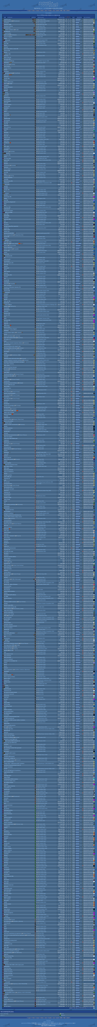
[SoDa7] (94, 459)
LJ (15, 375)
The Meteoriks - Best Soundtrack (22, 332)
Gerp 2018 (41, 459)
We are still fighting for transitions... (12, 770)
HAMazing (6, 452)
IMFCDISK (6, 175)
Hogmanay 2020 (43, 615)
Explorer (6, 570)
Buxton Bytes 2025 (43, 386)
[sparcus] (60, 1015)
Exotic (5, 995)
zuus (41, 8)
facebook (62, 1023)
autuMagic (6, 281)
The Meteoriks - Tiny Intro (10, 114)
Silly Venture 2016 (43, 803)
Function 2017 (42, 85)
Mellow (18, 949)
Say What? (6, 620)
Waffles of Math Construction (11, 424)
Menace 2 (6, 389)
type (5, 17)
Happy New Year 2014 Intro (10, 742)
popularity (79, 17)
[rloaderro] (94, 349)
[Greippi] (94, 546)
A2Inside (6, 895)
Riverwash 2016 (43, 120)
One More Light (7, 158)
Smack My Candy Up (9, 733)
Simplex (6, 306)
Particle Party (7, 681)
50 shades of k (7, 339)
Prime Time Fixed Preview (10, 548)
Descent (6, 222)
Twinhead (6, 919)
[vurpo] (94, 897)
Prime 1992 (38, 483)
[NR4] (94, 130)
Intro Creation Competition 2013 (46, 598)
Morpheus (6, 542)
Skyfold (6, 266)
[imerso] (94, 382)
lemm (5, 839)
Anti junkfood (7, 494)
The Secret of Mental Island (10, 692)
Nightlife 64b (7, 118)
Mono (5, 773)
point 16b (6, 214)
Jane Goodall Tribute (8, 711)
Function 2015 (42, 153)
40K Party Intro (7, 574)
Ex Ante (5, 699)
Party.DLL (6, 283)
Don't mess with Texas (9, 632)
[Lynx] (94, 466)
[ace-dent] (94, 181)
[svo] (94, 464)
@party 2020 (42, 128)
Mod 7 (5, 83)
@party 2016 (42, 55)
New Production (8, 520)
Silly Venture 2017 (43, 801)
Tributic (5, 426)
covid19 (6, 188)
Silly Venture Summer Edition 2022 (47, 733)
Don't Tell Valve (7, 890)
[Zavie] (94, 90)
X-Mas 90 (6, 454)
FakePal (5, 855)
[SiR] (94, 22)
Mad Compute (7, 898)
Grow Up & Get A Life (8, 262)
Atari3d (5, 768)
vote (44, 8)
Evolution (6, 554)
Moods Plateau (23, 434)
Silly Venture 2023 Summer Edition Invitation (14, 720)
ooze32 (5, 845)
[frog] (94, 26)
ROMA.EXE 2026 (43, 24)
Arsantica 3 (6, 749)
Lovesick (6, 433)
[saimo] (94, 452)
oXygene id (6, 938)
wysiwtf (6, 161)
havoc (62, 1013)
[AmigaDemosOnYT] (94, 393)
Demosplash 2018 (43, 116)
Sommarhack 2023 (43, 720)
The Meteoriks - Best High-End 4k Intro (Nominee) (16, 375)
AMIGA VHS (6, 546)
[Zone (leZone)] (94, 1008)
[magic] (94, 607)
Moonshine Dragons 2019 (45, 627)
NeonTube (6, 217)
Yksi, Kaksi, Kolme (8, 466)
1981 (5, 615)
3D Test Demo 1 (7, 1006)
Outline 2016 (42, 66)
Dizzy (5, 174)
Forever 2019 (42, 629)
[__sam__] (94, 515)
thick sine (6, 881)
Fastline (6, 593)
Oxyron (17, 459)
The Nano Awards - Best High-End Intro (11, 62)
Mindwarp (6, 71)
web (45, 15)
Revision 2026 (42, 238)
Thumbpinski (7, 31)
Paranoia (6, 55)
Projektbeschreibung (9, 60)
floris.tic (6, 962)
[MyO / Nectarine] (94, 504)
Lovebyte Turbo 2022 (44, 139)
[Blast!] (94, 594)
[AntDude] (94, 156)
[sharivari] (94, 971)
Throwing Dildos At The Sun (10, 348)
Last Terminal (7, 120)
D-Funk (5, 461)
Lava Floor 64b (7, 207)
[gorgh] (94, 732)
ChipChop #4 (7, 575)
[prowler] (94, 417)
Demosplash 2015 (43, 195)
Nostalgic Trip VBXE (8, 728)
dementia (6, 311)
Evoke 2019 (41, 332)
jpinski (6, 640)
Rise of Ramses (7, 168)
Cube (5, 707)
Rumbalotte (6, 182)
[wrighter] (94, 994)
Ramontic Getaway (8, 428)
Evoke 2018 (41, 342)
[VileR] (94, 261)
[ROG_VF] (94, 530)
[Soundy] (94, 268)
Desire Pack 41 (7, 457)
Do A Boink (6, 582)
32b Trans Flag (8, 957)
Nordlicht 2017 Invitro (10, 753)
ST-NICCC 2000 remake (9, 760)
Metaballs (6, 108)
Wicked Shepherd (8, 177)
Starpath (6, 294)
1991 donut (6, 325)
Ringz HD (6, 323)
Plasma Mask (7, 851)
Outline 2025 (42, 144)
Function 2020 (42, 43)
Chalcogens (7, 355)
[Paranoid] (94, 754)
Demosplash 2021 (43, 808)
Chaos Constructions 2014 (45, 160)
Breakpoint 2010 (42, 389)
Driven (5, 865)
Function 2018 (42, 127)
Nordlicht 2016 (42, 799)
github (61, 1024)
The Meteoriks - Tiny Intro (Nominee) (16, 165)
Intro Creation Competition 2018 (47, 582)
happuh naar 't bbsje (9, 613)
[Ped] (94, 245)
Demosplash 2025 (43, 848)
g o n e (5, 116)
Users (45, 10)
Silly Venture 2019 (43, 648)
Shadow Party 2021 (43, 961)
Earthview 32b (7, 219)
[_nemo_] (94, 648)
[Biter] (94, 52)
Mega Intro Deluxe (8, 610)
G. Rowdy (6, 415)
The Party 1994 (43, 574)
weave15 (6, 864)
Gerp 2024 (41, 447)
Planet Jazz (20, 419)
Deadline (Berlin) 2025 (44, 678)
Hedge (5, 701)
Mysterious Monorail (9, 694)
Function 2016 (42, 19)
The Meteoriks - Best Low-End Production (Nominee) (15, 632)
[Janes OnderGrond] (94, 132)
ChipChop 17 (7, 417)
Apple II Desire (7, 846)
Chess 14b (6, 254)
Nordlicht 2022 (42, 130)
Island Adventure (8, 813)
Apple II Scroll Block (8, 824)
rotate (5, 878)
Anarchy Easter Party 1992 (45, 490)
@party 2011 (42, 638)
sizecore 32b (7, 50)
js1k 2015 (41, 681)
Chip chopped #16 (8, 235)
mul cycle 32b (7, 59)
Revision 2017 (43, 29)
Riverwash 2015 (43, 215)
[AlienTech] (94, 502)
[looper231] (94, 580)
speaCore (6, 125)
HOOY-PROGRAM (22, 983)
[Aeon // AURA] (94, 386)
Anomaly (6, 128)
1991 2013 (41, 325)
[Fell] (94, 337)
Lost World (6, 751)
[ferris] (94, 292)
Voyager (6, 297)
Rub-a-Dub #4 (7, 398)
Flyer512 (6, 862)
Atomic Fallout (7, 572)
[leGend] (94, 122)
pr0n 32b (6, 264)
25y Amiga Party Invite (9, 949)
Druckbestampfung (8, 374)
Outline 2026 (42, 26)
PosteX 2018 (7, 619)
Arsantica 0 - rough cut (9, 758)
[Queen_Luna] (94, 78)
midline (5, 827)
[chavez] (94, 933)
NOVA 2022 (41, 674)
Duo (5, 727)
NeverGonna (7, 825)
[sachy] (94, 431)
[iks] (94, 728)
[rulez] (65, 17)
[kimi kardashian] (94, 336)
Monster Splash (7, 848)
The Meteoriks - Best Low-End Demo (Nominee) (22, 243)
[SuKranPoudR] (93, 62)
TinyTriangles (7, 832)
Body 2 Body (7, 499)
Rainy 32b (6, 43)
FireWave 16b (7, 313)
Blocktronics (18, 349)
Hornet (12, 243)
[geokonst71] (94, 999)
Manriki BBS (7, 431)
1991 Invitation (7, 608)
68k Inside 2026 (42, 466)
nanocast (7, 292)
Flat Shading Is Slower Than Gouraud (12, 747)
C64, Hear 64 (7, 589)
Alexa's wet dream (8, 336)
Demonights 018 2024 (44, 337)
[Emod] (94, 342)
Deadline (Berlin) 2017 (44, 156)
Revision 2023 (42, 90)
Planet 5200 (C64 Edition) (10, 594)
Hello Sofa (6, 530)
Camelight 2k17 (7, 775)
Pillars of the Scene (8, 990)
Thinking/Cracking (8, 810)
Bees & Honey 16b (8, 181)
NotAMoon (6, 867)
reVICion (6, 667)
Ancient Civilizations (9, 1001)
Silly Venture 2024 (43, 754)
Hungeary (6, 85)
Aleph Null (6, 34)
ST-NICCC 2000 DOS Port (9, 384)
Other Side (6, 947)
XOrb (5, 980)
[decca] (94, 236)
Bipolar (5, 299)
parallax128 (6, 843)
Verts (5, 926)
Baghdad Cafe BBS (9, 509)
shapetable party (8, 888)
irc (75, 1023)
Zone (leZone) (90, 1008)
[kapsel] (94, 772)
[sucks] (69, 17)
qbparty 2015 (42, 41)
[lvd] (94, 779)
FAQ (64, 10)
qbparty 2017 (42, 104)
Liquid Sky (6, 141)
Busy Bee (6, 959)
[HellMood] (94, 102)
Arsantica (6, 721)
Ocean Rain (6, 931)
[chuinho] (94, 893)
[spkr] (94, 534)
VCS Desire (6, 792)
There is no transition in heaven (11, 950)
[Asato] (94, 97)
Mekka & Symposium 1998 (46, 182)
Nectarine (20, 504)
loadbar (6, 109)
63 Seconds (7, 482)
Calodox (19, 332)
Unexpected (7, 370)
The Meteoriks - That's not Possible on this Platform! (21, 243)
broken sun (6, 231)
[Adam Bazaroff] (94, 589)
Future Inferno (7, 558)
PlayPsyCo (12, 306)
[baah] (94, 139)
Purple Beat (6, 789)
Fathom (5, 673)
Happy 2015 (7, 702)
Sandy (6, 685)
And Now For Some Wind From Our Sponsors (14, 935)
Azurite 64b (6, 236)
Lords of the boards (8, 459)
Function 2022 (42, 252)
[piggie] (68, 17)
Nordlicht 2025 (42, 652)
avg (73, 17)
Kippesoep (6, 441)
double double (7, 903)
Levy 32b (6, 321)
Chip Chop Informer (8, 469)
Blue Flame (6, 879)
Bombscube (7, 381)
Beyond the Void (8, 969)
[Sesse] (94, 48)
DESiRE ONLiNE (7, 327)
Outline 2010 (42, 351)
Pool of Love (7, 537)
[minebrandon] (94, 789)
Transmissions (7, 429)
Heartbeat (6, 858)
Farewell (6, 163)
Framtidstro (6, 409)
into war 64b (7, 99)
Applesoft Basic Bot (8, 884)
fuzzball (6, 857)
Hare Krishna (20, 565)
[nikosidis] (94, 615)
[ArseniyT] (94, 50)
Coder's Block (7, 532)
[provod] (94, 24)
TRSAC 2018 (42, 328)
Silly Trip (6, 754)
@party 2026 (42, 280)
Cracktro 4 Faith (7, 497)
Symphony (6, 228)
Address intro (7, 560)
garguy (5, 69)
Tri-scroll (6, 872)
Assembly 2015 (42, 393)
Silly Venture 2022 (43, 714)
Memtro (6, 450)
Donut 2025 (6, 386)
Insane (17, 737)
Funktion (14, 409)
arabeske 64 (7, 208)
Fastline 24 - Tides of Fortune (10, 584)
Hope (5, 203)
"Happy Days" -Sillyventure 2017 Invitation (14, 763)
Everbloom (6, 142)
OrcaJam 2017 (39, 73)
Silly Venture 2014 (43, 718)
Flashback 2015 (42, 339)
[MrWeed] (94, 846)
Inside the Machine (8, 513)
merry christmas (8, 952)
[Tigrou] (94, 257)
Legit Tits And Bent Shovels (10, 367)
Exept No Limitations (9, 471)
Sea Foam (6, 976)
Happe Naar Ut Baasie (9, 412)
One (5, 278)
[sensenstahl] (94, 27)
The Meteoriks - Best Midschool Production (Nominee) (8, 461)
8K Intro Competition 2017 (45, 596)
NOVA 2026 (41, 671)
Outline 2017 (42, 174)
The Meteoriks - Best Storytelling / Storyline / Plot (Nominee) (14, 650)
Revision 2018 (43, 81)
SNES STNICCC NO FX (8, 653)
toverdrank (6, 308)
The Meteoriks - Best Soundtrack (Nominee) (9, 330)
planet (6, 916)
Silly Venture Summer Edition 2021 (46, 728)
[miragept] (94, 384)
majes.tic (6, 954)
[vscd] (94, 803)
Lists (53, 10)
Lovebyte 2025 (42, 22)
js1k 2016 (41, 690)
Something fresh (8, 706)
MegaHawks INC (19, 235)
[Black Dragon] (94, 620)
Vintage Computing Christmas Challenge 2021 (46, 304)
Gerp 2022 (41, 428)
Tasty (5, 683)
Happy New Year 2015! (9, 735)
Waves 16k (6, 631)
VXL (4, 600)
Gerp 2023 (41, 440)
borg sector (7, 139)
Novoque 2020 (42, 653)
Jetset (15, 565)
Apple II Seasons (8, 850)
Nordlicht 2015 (42, 744)
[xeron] (94, 890)
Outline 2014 (42, 699)
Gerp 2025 (41, 464)
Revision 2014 (42, 365)
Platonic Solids (7, 419)
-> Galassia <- (7, 942)
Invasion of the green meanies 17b (12, 287)
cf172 (5, 111)
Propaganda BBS (8, 483)
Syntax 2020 (42, 434)
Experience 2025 (43, 711)
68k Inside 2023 (42, 452)
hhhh (5, 815)
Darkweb (6, 47)
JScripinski (6, 695)
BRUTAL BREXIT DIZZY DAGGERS (10, 328)
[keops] (94, 240)
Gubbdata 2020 (43, 620)
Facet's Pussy (16, 391)
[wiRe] (94, 191)
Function (6, 151)
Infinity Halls (7, 106)
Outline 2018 (42, 67)
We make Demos (8, 713)
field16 (5, 905)
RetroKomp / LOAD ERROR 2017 (46, 763)
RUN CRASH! (6, 580)
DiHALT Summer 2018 (44, 60)
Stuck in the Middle (8, 421)
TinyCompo (6, 801)
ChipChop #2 (7, 563)
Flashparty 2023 (43, 83)
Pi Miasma (6, 22)
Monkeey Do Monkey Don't (10, 940)
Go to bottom (48, 13)
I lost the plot (7, 923)
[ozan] (94, 276)
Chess (5, 928)
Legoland (6, 541)
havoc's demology (4, 1013)
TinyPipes (6, 860)
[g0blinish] (94, 55)
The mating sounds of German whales (13, 342)
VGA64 (5, 38)
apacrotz (6, 732)
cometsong (6, 871)
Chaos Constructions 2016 (45, 245)
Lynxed (5, 799)
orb (5, 829)
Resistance (16, 21)
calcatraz (6, 330)
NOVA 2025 (41, 426)
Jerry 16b (6, 200)
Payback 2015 (42, 445)
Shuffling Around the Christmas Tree (12, 515)
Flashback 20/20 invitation (10, 601)
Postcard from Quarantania (10, 434)
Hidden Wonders (8, 709)
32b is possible (7, 978)
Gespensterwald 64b (9, 233)
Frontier (5, 377)
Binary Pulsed (7, 622)
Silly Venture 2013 (43, 784)
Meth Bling (6, 379)
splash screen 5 (8, 248)
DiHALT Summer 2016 (44, 318)
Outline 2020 (42, 257)
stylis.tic (6, 997)
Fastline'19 (6, 629)
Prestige (18, 405)
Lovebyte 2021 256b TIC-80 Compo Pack (14, 964)
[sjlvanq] (94, 501)
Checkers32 (6, 874)
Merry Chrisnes (7, 655)
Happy (5, 198)
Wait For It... (6, 134)
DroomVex (6, 224)
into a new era (7, 127)
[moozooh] (94, 123)
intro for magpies (8, 36)
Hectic (5, 806)
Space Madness (8, 646)
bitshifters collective (19, 669)
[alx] (94, 31)
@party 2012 (42, 645)
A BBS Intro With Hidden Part (10, 438)
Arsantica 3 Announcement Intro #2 (12, 765)
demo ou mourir (8, 634)
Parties (41, 10)
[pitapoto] (94, 262)
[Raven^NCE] (94, 653)
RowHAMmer (7, 506)
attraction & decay (8, 26)
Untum (5, 1002)
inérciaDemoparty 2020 (44, 233)
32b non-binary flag (8, 956)
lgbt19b (7, 240)
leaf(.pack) (7, 40)
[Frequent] (94, 426)
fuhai (5, 341)
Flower (5, 45)
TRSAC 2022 (42, 415)
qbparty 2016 (42, 135)
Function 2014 (43, 151)
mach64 (6, 186)
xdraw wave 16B (8, 834)
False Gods (6, 268)
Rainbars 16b (7, 170)
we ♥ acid (6, 64)
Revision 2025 (42, 165)
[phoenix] (94, 248)
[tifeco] (94, 711)
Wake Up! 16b (7, 301)
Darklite (13, 64)
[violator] (94, 603)
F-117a (5, 561)
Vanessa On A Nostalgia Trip (10, 660)
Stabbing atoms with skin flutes (11, 358)
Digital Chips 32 (7, 448)
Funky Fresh (6, 579)
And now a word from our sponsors (12, 933)
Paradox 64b (7, 315)
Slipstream (26, 669)
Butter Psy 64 (7, 259)
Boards (49, 10)
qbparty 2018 (42, 198)
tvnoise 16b (7, 250)
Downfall (6, 132)
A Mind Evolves (7, 104)
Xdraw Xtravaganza (8, 912)
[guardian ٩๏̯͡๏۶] (94, 38)
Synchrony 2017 (42, 228)
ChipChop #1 (7, 478)
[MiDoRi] (94, 214)
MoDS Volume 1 (7, 796)
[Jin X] (94, 83)
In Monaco (6, 396)
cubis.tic (6, 985)
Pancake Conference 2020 (45, 680)
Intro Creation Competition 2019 (46, 603)
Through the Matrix (8, 210)
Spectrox (20, 337)
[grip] (94, 553)
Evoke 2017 (41, 362)
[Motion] (94, 560)
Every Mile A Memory (9, 363)
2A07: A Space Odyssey (9, 786)
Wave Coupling (7, 462)
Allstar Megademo (8, 669)
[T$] (94, 47)
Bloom (5, 52)
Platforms (6, 95)
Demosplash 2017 (43, 146)
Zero (5, 205)
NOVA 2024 (41, 673)
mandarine (39, 1023)
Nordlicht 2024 (42, 600)
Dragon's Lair (7, 137)
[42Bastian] (94, 739)
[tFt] (94, 330)
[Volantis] (94, 365)
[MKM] (94, 721)
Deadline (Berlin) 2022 (44, 315)
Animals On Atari (8, 746)
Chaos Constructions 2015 (45, 222)
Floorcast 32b (7, 320)
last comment (87, 17)
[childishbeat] (94, 978)
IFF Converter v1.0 (8, 487)
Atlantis (6, 90)
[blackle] (94, 189)
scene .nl (2, 1015)
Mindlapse (13, 34)
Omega (5, 353)
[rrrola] (94, 88)
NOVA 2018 (41, 358)
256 (5, 636)
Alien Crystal (7, 271)
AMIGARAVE (6, 440)
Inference (6, 76)
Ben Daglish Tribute (8, 782)
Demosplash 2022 (43, 792)
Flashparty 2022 (43, 45)
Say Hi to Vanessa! (8, 659)
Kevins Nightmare (8, 247)
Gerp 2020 (41, 448)
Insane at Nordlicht (8, 737)
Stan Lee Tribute (7, 586)
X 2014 (37, 624)
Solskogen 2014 (42, 796)
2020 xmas (6, 468)
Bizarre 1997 (39, 327)
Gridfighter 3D (8, 73)
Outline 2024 (42, 236)
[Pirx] (94, 66)
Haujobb (16, 248)
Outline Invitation (9, 29)
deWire (5, 334)
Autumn (7, 193)
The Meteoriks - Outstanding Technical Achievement (9, 62)
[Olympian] (94, 21)
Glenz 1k (6, 525)
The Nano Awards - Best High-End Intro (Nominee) (8, 90)
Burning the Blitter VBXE (9, 780)
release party (40, 17)
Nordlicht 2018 (42, 704)
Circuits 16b (7, 78)
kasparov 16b (7, 155)
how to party (7, 704)
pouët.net (23, 1023)
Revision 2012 (42, 382)
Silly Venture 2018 (43, 760)
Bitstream (6, 534)
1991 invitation (7, 565)
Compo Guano (8, 422)
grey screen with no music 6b (11, 48)
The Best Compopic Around (10, 626)
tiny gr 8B (6, 900)
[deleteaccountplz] (94, 36)
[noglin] (94, 19)
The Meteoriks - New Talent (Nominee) (25, 361)
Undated (6, 518)
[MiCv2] (94, 674)
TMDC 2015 (41, 349)
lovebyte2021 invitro (10, 992)
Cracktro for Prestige (9, 405)
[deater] (94, 810)
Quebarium (12, 349)
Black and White (8, 568)
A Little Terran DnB (8, 943)
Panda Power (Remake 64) (10, 607)
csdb (48, 15)
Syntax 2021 (42, 515)
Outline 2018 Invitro (8, 81)
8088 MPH (6, 243)
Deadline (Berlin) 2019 (44, 290)
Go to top (48, 1020)
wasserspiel (7, 261)
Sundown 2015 (42, 650)
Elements (6, 798)
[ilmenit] (94, 283)
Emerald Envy (7, 344)
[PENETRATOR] (94, 379)
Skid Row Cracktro (8, 436)
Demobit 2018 (42, 613)
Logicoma (17, 336)
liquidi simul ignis (8, 87)
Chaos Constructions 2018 (45, 320)
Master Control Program (9, 393)
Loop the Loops (7, 968)
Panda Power (7, 495)
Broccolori (6, 113)
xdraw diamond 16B (8, 876)
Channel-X (6, 490)
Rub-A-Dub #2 (7, 443)
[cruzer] (94, 74)
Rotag (5, 930)
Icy (4, 144)
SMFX (11, 999)
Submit (67, 10)
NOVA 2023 (41, 461)
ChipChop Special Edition (10, 556)
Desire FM (6, 528)
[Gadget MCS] (94, 200)
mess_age (6, 146)
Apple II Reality (7, 897)
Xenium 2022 (42, 52)
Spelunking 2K (7, 688)
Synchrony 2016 (42, 217)
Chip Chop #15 (7, 567)
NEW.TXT (5, 349)
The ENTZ (6, 369)
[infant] (94, 487)
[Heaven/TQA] (94, 652)
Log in (29, 10)
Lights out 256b (8, 212)
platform (34, 17)
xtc (4, 257)
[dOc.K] (94, 1001)
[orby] (94, 60)
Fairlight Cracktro (8, 475)
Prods (33, 10)
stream (5, 80)
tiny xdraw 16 (7, 891)
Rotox (5, 924)
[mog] (94, 591)
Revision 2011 (42, 356)
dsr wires (6, 914)
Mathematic (7, 966)
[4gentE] (94, 294)
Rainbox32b (6, 288)
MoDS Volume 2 (7, 21)
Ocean (6, 92)
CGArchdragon (7, 101)
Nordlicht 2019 (42, 747)
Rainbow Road (7, 987)
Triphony (6, 273)
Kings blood (7, 485)
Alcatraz (26, 342)
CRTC (12, 175)
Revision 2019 (42, 106)
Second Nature (7, 410)
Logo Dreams (7, 909)
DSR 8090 (6, 596)
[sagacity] (94, 964)
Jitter (5, 803)
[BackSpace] (94, 702)
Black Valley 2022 (43, 424)
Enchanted (6, 165)
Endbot (5, 238)
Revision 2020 (42, 62)
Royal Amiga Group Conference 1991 (44, 482)
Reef (5, 221)
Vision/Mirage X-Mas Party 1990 (43, 454)
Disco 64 (6, 135)
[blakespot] (94, 824)
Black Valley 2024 (43, 306)
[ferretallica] (94, 43)
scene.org (48, 1023)
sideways (6, 794)
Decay (5, 269)
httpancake (6, 680)
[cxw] (94, 116)
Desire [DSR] (40, 15)
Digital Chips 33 (7, 523)
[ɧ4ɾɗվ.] (94, 353)
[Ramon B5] (94, 71)
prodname (9, 17)
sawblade (6, 853)
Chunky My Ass (7, 648)
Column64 (7, 982)
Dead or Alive (7, 678)
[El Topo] (94, 118)
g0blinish (20, 992)
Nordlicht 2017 (42, 770)
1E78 (5, 1004)
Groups (37, 10)
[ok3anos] (94, 516)
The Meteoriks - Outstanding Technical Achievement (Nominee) (11, 99)
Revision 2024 (42, 122)
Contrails (6, 356)
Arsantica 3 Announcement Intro (11, 716)
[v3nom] (94, 339)
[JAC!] (94, 128)
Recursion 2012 (42, 355)
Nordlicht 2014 (42, 214)
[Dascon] (94, 346)
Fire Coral (7, 184)
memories (6, 62)
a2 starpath (6, 869)
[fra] (94, 410)
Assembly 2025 (42, 34)
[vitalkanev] (94, 680)
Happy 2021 (7, 723)
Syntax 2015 (42, 634)
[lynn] (94, 709)
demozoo (52, 15)
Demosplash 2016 (43, 40)
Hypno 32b (6, 160)
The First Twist (7, 407)
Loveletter (6, 149)
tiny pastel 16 (7, 819)
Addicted (6, 784)
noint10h (6, 179)
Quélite (5, 999)
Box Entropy (7, 917)
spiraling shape (7, 893)
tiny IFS (8, 153)
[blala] (94, 535)
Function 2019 (42, 99)
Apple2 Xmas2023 (8, 822)
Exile (5, 480)
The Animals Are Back (9, 488)
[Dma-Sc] (94, 134)
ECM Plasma (7, 587)
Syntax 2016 (42, 341)
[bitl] (94, 871)
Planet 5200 (7, 641)
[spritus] (94, 108)
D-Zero (5, 662)
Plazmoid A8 (7, 730)
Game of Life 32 (7, 57)
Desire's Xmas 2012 (8, 605)
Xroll (5, 316)
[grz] (94, 106)
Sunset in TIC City (8, 973)
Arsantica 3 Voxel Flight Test (10, 739)
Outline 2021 (42, 247)
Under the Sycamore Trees (11, 464)
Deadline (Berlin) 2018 (44, 21)
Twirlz (5, 318)
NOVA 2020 (41, 921)
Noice (10, 727)
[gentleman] (94, 570)
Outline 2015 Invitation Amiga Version (13, 516)
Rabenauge (17, 579)
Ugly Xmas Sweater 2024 (9, 337)
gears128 (6, 883)
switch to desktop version (48, 1021)
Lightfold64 (6, 215)
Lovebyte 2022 (42, 27)
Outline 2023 (42, 205)
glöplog (58, 15)
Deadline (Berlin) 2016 (44, 376)
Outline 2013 (42, 746)
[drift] (94, 184)
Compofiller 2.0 (7, 787)
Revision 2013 (42, 353)
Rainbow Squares (8, 817)
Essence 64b (7, 290)
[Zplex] (94, 34)
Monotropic (7, 508)
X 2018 (41, 589)
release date (62, 17)
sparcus (63, 1015)
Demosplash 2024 (43, 865)
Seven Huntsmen (8, 527)
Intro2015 (6, 445)
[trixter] (94, 40)
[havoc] (60, 1013)
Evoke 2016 (41, 330)
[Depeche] (94, 429)
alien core (6, 74)
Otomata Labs (19, 824)
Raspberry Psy (7, 19)
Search (57, 10)
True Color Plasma (8, 989)
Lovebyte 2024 (42, 132)
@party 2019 (42, 87)
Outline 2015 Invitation (9, 591)
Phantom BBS (7, 539)
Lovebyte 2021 (42, 71)
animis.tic (6, 961)
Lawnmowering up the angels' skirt (12, 346)
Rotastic (6, 295)
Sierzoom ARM (7, 27)
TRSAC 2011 (42, 947)
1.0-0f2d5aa (28, 1023)
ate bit (11, 650)
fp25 (5, 241)
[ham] (94, 104)
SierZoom (6, 836)
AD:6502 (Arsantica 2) (9, 718)
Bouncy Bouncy (8, 598)
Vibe (5, 652)
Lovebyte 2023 (42, 805)
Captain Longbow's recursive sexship (13, 360)
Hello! (5, 130)
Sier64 (5, 902)
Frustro (5, 544)
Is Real (5, 501)
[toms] (93, 163)
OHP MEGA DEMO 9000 (9, 645)
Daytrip (5, 650)
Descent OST (7, 97)
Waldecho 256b (7, 24)
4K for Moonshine (8, 627)
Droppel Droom (7, 67)
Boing (5, 41)
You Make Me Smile (8, 551)
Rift (4, 191)
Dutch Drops (7, 66)
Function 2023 (42, 163)
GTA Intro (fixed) (7, 617)
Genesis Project (19, 374)
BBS (61, 10)
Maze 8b (6, 123)
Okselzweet (6, 403)
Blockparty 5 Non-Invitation (10, 382)
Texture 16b (8, 54)
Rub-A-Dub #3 (7, 395)
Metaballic (6, 671)
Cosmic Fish (7, 910)
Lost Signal (6, 351)
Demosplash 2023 (43, 897)
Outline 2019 (42, 167)
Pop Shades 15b (8, 274)
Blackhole (6, 831)
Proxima (11, 615)
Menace (6, 577)
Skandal (6, 402)
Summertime (7, 638)
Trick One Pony (7, 657)
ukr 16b (7, 94)
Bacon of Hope (7, 414)
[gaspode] (94, 358)
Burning (6, 88)
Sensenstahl (12, 245)
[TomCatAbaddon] (94, 111)
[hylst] (94, 723)
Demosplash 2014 (43, 193)
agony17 (6, 886)
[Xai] (94, 148)
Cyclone (6, 455)
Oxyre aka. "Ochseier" (9, 535)
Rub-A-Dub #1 (7, 391)
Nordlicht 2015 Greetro (9, 756)
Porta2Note (16, 73)
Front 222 (6, 945)
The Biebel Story (8, 521)
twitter (57, 1023)
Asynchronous (7, 674)
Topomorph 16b (7, 196)
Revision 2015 (42, 243)
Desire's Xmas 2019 (8, 612)
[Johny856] (94, 725)
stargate (6, 838)
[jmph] (94, 73)
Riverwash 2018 (43, 250)
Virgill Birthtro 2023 (8, 772)
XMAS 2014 (6, 372)
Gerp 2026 (41, 414)
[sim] (94, 59)
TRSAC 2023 (42, 506)
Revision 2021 (42, 134)
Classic (5, 473)
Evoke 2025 (41, 248)
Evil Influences (7, 921)
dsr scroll (6, 820)
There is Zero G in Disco (9, 676)
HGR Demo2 (6, 808)
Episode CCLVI (7, 983)
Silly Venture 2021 (43, 407)
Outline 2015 (42, 115)
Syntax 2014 (42, 344)
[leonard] (94, 421)
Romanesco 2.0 (7, 690)
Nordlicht (6, 744)
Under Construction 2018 (44, 1002)
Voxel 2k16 (6, 714)
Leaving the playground (9, 201)
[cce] (94, 255)
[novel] (94, 643)
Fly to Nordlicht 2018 (9, 761)
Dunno (5, 666)
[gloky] (94, 144)
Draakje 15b (7, 189)
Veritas (5, 252)
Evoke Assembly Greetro (9, 725)
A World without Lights (9, 332)
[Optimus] (94, 961)
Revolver (6, 276)
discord (71, 1023)
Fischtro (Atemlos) (8, 766)
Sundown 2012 (42, 381)
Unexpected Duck (8, 805)
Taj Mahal (6, 553)
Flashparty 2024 (43, 111)
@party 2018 (42, 142)
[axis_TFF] (94, 306)
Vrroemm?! (6, 400)
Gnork (5, 664)
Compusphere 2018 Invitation (11, 779)
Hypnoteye (6, 114)
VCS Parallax (7, 791)
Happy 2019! (7, 777)
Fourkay (6, 603)
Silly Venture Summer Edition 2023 (46, 768)
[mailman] (94, 438)
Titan (22, 949)
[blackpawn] (94, 57)
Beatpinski (6, 302)
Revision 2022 (42, 278)
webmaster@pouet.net (54, 1024)
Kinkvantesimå (7, 447)
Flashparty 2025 (42, 241)
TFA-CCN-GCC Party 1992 (42, 431)
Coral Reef (6, 697)
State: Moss (7, 365)
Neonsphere (7, 148)
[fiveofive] (94, 720)
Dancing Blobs (7, 812)
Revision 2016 (42, 530)
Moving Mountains (8, 975)
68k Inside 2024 (42, 409)
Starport (7, 687)
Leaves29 (6, 102)
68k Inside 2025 (42, 429)
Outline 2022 (42, 268)
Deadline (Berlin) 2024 (44, 513)
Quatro (5, 245)
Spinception (7, 309)
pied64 (5, 907)
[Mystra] (94, 492)
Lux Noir (6, 936)
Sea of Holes (8, 33)
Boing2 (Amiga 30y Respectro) (11, 226)
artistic (6, 994)
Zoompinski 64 (8, 255)
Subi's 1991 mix (7, 476)
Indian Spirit (7, 229)
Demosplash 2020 (43, 884)
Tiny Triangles (7, 511)
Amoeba (6, 195)
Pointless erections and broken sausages (14, 361)
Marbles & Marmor (8, 971)
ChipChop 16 (7, 549)
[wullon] (94, 936)
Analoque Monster (8, 624)
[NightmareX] (94, 92)
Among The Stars (8, 375)
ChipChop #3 (7, 492)
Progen (12, 919)
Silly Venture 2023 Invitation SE (12, 740)
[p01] (94, 45)
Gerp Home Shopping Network (11, 643)
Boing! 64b (6, 280)
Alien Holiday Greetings (9, 504)
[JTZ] (94, 791)
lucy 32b (6, 172)
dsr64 (5, 841)
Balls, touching (7, 285)
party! (5, 156)
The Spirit (6, 122)
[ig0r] (94, 177)
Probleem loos (7, 388)
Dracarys (6, 167)
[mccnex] (94, 428)
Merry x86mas (8, 304)
